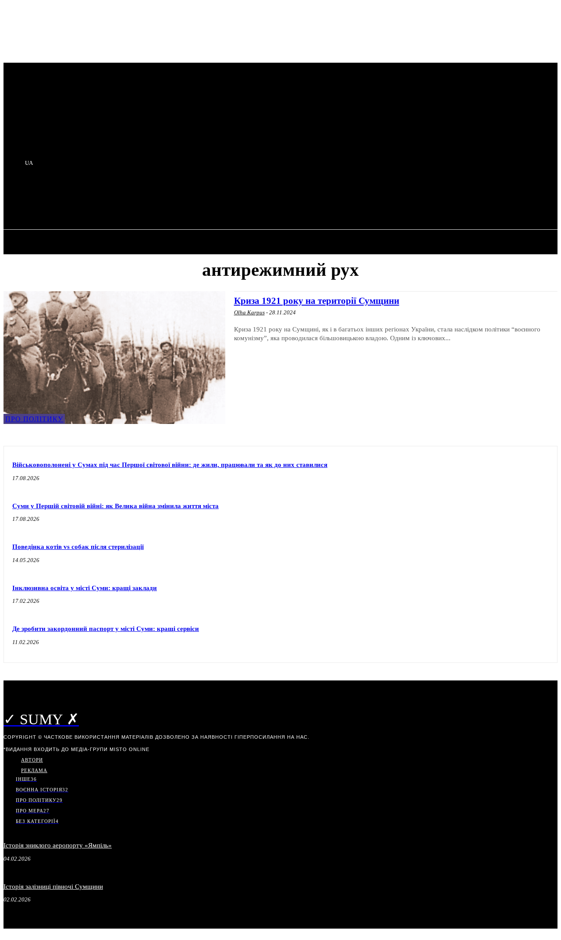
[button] (163, 199)
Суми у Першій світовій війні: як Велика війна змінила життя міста (115, 505)
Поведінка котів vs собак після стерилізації (78, 546)
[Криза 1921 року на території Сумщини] (114, 357)
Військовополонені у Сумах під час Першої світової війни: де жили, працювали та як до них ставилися (169, 464)
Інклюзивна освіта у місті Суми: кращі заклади (84, 587)
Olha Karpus (249, 312)
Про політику (34, 419)
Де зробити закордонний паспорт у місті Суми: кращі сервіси (105, 628)
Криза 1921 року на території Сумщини (316, 301)
